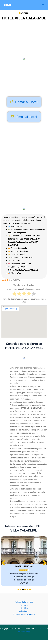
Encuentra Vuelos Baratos (24, 614)
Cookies (24, 608)
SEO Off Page (24, 632)
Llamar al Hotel (26, 102)
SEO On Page (40, 629)
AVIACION (25, 13)
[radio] (14, 294)
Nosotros (24, 605)
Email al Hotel (26, 117)
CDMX (7, 5)
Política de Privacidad (24, 602)
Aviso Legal (24, 611)
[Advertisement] (24, 79)
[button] (44, 563)
